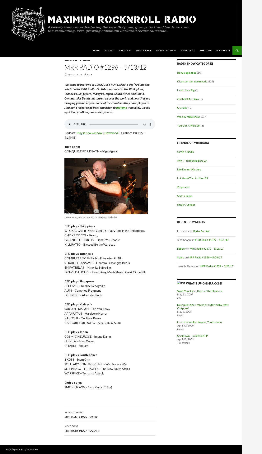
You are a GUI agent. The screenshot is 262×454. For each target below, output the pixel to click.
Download (111, 133)
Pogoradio (183, 187)
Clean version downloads (192, 81)
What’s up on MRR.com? (204, 283)
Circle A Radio (185, 151)
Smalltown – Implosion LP (192, 335)
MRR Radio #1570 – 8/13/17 (206, 248)
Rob (89, 74)
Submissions (188, 50)
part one (121, 107)
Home (96, 50)
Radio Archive (143, 50)
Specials (123, 50)
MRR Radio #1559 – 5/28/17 (205, 257)
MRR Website (223, 50)
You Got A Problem (188, 125)
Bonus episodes (186, 72)
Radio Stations (164, 50)
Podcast (109, 50)
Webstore (205, 50)
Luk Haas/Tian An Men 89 (192, 178)
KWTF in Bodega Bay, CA (192, 160)
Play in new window (89, 133)
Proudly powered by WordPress (22, 449)
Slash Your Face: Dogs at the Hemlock (199, 291)
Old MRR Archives (188, 99)
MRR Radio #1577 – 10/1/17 (212, 239)
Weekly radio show (77, 60)
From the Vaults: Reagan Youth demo (199, 322)
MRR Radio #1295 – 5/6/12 (80, 415)
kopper (181, 248)
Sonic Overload (186, 204)
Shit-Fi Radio (184, 195)
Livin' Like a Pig (186, 90)
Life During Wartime (189, 169)
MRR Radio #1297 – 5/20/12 (81, 428)
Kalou (180, 257)
